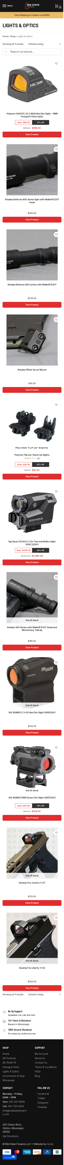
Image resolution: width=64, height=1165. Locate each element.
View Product (32, 134)
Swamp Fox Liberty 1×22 (32, 967)
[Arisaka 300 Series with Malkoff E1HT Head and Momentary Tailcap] (32, 597)
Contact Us (41, 1062)
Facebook (43, 1093)
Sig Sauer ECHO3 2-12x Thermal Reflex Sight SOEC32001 (32, 543)
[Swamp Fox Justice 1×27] (32, 853)
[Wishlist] (56, 63)
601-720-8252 (16, 1106)
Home (6, 36)
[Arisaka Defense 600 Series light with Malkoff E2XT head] (32, 169)
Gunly (50, 1144)
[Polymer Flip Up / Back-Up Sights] (32, 425)
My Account (41, 1053)
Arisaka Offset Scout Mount (32, 369)
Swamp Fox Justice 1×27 (32, 882)
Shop (13, 36)
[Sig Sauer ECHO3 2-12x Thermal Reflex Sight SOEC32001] (32, 511)
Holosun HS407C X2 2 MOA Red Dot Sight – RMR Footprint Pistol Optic (32, 115)
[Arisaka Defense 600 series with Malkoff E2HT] (32, 254)
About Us (40, 1058)
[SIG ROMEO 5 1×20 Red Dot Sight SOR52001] (32, 682)
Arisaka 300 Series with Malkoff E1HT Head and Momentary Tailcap (32, 629)
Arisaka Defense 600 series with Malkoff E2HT (32, 284)
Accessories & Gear (14, 1075)
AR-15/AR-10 (9, 1062)
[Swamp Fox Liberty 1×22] (32, 938)
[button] (57, 6)
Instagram (43, 1102)
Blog (37, 1075)
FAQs (38, 1071)
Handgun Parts (11, 1067)
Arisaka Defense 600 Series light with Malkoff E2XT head (32, 201)
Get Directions (10, 1136)
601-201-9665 (17, 1101)
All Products (9, 1058)
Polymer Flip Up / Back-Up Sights (32, 454)
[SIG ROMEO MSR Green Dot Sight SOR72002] (32, 767)
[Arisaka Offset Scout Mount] (32, 340)
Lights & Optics (11, 1071)
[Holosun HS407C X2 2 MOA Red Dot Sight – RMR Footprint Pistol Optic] (32, 83)
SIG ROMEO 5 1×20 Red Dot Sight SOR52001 (32, 712)
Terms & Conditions (46, 1067)
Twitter (41, 1098)
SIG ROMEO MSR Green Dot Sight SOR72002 (32, 797)
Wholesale (9, 1080)
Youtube (42, 1107)
